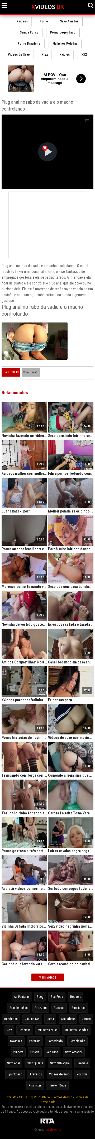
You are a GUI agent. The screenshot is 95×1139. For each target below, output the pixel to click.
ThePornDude (57, 1085)
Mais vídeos (47, 977)
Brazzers (41, 1008)
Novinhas (16, 1041)
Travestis (36, 1074)
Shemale (82, 1063)
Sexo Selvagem (60, 1063)
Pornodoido (55, 1041)
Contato (11, 1097)
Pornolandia (77, 1041)
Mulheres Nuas (48, 1030)
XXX (84, 54)
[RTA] (47, 1124)
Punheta (18, 1052)
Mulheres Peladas (65, 43)
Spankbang (15, 1074)
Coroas (86, 1019)
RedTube (52, 1052)
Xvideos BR (53, 1130)
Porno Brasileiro (29, 43)
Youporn (82, 1074)
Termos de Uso (62, 1097)
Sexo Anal (13, 1063)
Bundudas (11, 1019)
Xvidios (65, 54)
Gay (9, 1030)
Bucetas (59, 1008)
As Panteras (22, 997)
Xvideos (22, 21)
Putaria (34, 1052)
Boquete (75, 997)
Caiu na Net (32, 1019)
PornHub (34, 1041)
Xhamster (35, 1085)
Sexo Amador (69, 21)
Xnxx (45, 54)
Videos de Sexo (19, 54)
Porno (44, 21)
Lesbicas (25, 1030)
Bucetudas (79, 1008)
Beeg (40, 997)
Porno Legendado (62, 32)
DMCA (46, 1097)
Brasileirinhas (19, 1008)
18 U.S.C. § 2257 (29, 1097)
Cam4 (50, 1019)
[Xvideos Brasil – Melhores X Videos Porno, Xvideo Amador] (48, 7)
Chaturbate (68, 1019)
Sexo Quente (30, 372)
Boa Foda (57, 997)
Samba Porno (29, 32)
